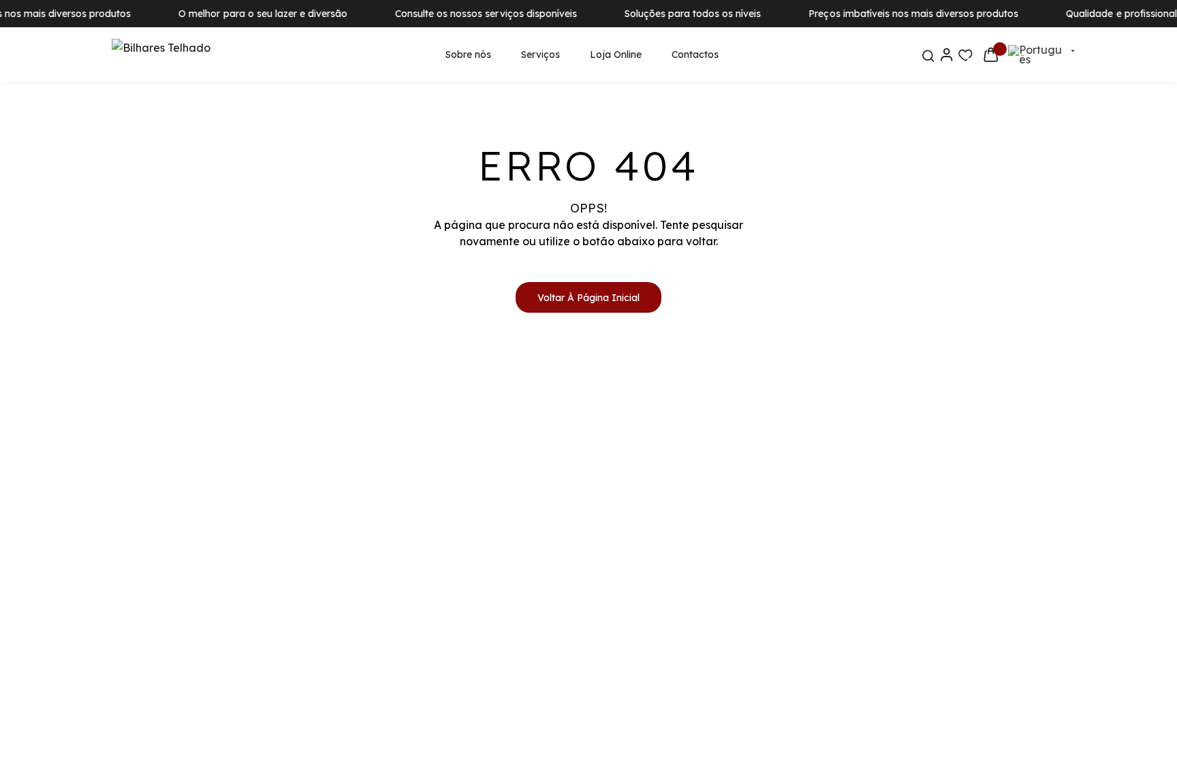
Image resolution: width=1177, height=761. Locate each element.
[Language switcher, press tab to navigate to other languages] (1036, 55)
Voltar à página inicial (588, 298)
